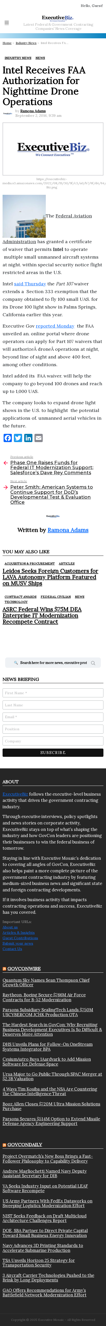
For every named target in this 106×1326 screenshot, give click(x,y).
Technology (16, 602)
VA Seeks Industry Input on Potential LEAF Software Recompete (45, 1188)
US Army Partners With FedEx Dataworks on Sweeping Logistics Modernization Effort (47, 1203)
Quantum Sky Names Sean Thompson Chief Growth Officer (46, 982)
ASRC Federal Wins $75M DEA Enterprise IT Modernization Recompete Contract (42, 615)
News (79, 597)
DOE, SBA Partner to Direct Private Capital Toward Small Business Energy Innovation (45, 1233)
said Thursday (30, 284)
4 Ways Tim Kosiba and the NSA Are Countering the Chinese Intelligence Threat (50, 1091)
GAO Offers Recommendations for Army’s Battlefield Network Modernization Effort (44, 1292)
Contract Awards (21, 597)
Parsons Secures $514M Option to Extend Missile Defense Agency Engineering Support (51, 1121)
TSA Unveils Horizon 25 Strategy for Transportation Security (39, 1263)
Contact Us (12, 948)
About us (10, 927)
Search (93, 664)
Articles (67, 563)
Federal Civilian (56, 597)
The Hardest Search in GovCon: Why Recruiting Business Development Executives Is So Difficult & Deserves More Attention (52, 1029)
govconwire (24, 968)
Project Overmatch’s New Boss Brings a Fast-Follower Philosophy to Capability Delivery (48, 1158)
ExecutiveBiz (15, 794)
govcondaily (24, 1144)
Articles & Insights (19, 932)
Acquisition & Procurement (30, 563)
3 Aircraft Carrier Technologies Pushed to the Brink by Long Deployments (48, 1278)
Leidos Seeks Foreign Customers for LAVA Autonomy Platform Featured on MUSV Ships (50, 577)
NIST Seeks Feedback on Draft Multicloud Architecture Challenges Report (44, 1218)
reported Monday (55, 326)
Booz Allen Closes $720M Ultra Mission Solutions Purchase (51, 1106)
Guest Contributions (20, 938)
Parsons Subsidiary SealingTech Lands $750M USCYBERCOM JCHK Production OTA (48, 1012)
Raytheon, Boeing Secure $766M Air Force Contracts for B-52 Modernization (44, 997)
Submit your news (18, 943)
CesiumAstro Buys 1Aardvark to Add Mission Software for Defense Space (47, 1061)
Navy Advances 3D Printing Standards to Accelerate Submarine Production (43, 1248)
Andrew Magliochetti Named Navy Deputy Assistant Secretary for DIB (45, 1173)
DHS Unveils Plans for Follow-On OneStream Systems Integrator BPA (48, 1046)
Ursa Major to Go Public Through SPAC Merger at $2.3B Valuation (52, 1076)
